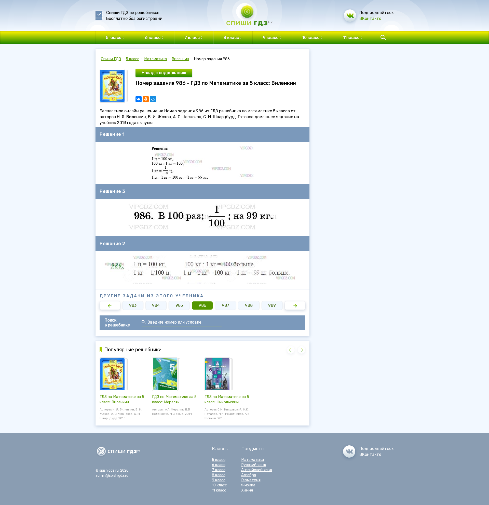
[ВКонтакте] (138, 99)
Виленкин (180, 59)
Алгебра (248, 475)
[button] (110, 305)
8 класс (218, 475)
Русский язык (253, 464)
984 (156, 305)
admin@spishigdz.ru (112, 475)
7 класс (218, 470)
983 (133, 305)
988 (249, 305)
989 (272, 305)
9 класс (218, 480)
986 (202, 305)
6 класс (218, 464)
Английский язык (256, 470)
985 (179, 305)
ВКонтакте (370, 18)
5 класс (132, 59)
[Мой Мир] (153, 99)
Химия (247, 490)
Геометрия (251, 480)
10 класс (219, 485)
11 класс (219, 490)
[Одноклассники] (146, 99)
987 (225, 305)
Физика (248, 485)
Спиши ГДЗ (111, 59)
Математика (155, 59)
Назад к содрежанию (164, 72)
